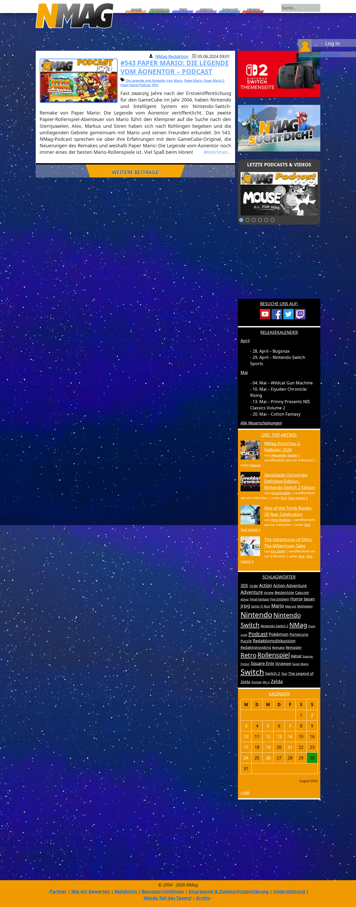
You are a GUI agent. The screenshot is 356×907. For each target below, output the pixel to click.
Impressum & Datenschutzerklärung (228, 892)
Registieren (328, 54)
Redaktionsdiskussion (274, 641)
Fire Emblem (279, 599)
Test (183, 10)
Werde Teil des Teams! (168, 898)
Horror (296, 599)
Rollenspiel (273, 655)
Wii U (266, 682)
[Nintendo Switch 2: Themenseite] (279, 73)
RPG (155, 85)
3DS (244, 585)
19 (268, 747)
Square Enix (262, 663)
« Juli (245, 792)
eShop (245, 599)
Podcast (230, 10)
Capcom (302, 592)
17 (246, 747)
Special (206, 10)
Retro (248, 655)
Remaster (294, 647)
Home (136, 10)
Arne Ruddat (281, 493)
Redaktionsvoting (256, 647)
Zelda (277, 681)
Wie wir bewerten (90, 892)
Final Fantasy (259, 599)
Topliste (256, 682)
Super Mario (300, 664)
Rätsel (296, 655)
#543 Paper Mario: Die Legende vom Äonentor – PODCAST (174, 67)
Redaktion (125, 892)
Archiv (203, 898)
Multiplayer (305, 606)
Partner (58, 892)
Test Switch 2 (298, 498)
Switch (252, 672)
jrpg (169, 80)
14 (290, 736)
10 (246, 736)
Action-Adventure (290, 585)
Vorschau (159, 10)
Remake (278, 647)
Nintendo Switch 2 (274, 626)
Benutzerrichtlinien (163, 892)
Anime (269, 593)
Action (265, 585)
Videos (253, 10)
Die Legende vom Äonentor (145, 80)
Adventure (252, 592)
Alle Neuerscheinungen (261, 423)
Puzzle (246, 640)
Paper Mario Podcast (135, 85)
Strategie (283, 663)
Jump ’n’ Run (260, 606)
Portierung (299, 634)
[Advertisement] (279, 264)
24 (246, 758)
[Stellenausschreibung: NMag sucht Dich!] (279, 128)
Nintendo (256, 614)
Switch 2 (272, 673)
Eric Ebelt (278, 551)
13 (279, 736)
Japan (309, 599)
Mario (178, 80)
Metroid (290, 606)
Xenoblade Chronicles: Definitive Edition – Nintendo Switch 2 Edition (289, 481)
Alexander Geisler (284, 455)
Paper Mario (193, 80)
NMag (298, 624)
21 (290, 747)
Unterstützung (289, 892)
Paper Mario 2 (214, 80)
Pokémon (279, 634)
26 (268, 758)
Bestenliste (284, 592)
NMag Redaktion (171, 56)
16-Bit (253, 585)
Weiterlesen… (217, 152)
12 (268, 736)
